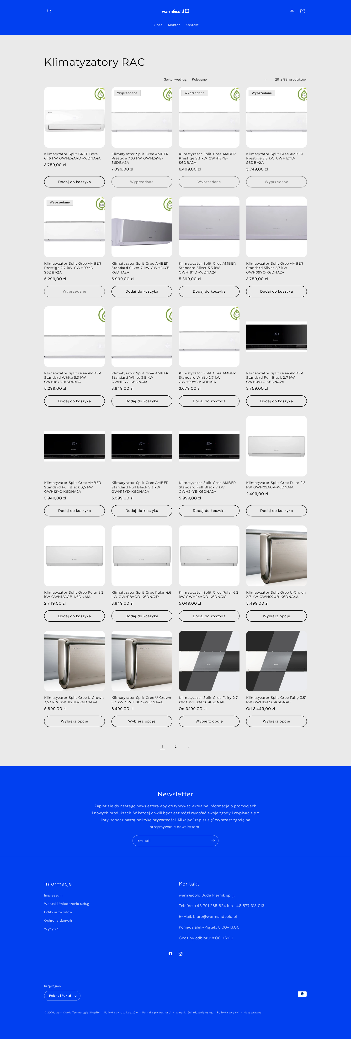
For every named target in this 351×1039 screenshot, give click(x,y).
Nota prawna (252, 1012)
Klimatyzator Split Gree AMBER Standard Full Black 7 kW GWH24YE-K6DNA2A (207, 487)
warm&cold (63, 1012)
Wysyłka (51, 929)
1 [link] (162, 746)
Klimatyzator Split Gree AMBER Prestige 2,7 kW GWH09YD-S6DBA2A (72, 267)
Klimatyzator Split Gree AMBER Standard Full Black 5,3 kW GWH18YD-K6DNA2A (140, 487)
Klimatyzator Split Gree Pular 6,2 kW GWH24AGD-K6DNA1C (209, 594)
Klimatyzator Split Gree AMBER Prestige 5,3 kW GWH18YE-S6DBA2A (207, 158)
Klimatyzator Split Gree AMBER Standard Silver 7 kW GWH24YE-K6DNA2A (141, 267)
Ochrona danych (58, 920)
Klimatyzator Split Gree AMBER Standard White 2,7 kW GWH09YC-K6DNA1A (207, 377)
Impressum (53, 895)
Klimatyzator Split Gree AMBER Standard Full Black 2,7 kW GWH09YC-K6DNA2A (274, 377)
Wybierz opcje (276, 616)
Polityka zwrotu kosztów (121, 1012)
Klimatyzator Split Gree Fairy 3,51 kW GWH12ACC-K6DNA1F (276, 699)
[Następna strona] (188, 746)
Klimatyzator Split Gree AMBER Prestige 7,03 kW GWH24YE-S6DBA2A (140, 158)
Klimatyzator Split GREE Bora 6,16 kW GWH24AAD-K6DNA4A (72, 156)
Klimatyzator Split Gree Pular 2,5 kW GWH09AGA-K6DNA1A (276, 485)
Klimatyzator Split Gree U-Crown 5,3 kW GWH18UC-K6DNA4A (141, 699)
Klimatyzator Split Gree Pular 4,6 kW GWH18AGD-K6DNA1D (141, 594)
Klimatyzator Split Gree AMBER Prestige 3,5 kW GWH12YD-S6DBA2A (274, 158)
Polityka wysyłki (228, 1012)
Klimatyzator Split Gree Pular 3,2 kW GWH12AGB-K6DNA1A (74, 594)
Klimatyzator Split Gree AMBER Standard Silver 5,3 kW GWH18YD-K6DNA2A (207, 267)
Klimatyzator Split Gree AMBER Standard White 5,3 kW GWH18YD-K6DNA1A (72, 377)
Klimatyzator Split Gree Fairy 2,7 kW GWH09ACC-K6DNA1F (208, 699)
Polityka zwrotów (58, 912)
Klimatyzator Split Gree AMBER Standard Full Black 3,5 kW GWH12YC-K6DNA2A (72, 487)
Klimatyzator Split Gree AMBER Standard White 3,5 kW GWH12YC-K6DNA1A (140, 377)
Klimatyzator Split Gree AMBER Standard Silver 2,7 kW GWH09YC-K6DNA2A (274, 267)
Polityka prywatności (156, 1012)
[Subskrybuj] (213, 840)
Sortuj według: (175, 79)
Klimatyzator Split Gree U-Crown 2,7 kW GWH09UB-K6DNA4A (276, 594)
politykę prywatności (156, 819)
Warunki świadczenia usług (66, 903)
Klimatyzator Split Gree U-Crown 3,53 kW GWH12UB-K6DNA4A (74, 699)
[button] (49, 11)
